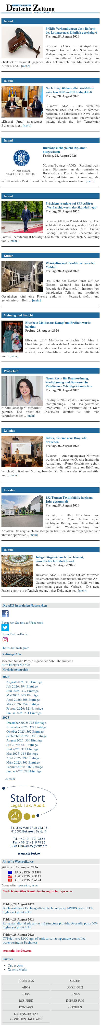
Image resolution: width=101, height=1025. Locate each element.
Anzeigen (75, 987)
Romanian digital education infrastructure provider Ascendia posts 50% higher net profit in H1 (50, 925)
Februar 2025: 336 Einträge (24, 767)
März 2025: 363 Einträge (23, 762)
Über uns (26, 980)
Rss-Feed (26, 1000)
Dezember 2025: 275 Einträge (26, 723)
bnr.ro (35, 885)
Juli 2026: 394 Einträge (22, 686)
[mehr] (25, 66)
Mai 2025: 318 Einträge (22, 753)
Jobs (26, 994)
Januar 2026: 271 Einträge (23, 713)
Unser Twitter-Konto (14, 634)
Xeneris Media (17, 969)
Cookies (75, 1007)
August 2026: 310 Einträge (24, 682)
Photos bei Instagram (15, 648)
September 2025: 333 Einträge (26, 736)
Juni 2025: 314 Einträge (22, 749)
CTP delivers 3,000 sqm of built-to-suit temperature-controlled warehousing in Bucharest (44, 940)
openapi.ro (24, 885)
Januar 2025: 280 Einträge (23, 771)
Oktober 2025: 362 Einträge (25, 731)
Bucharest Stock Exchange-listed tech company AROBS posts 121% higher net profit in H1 (48, 910)
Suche (75, 980)
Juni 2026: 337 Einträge (22, 691)
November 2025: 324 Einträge (26, 727)
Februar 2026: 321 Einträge (24, 708)
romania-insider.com (17, 950)
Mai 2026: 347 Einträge (22, 695)
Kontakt (26, 1007)
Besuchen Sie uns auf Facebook (22, 622)
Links (75, 994)
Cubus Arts (15, 965)
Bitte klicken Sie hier (15, 664)
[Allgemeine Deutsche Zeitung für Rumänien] (35, 8)
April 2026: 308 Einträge (23, 699)
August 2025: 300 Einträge (24, 740)
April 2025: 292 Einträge (23, 758)
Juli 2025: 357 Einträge (22, 745)
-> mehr (10, 779)
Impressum (75, 1000)
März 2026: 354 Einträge (23, 704)
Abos (26, 987)
